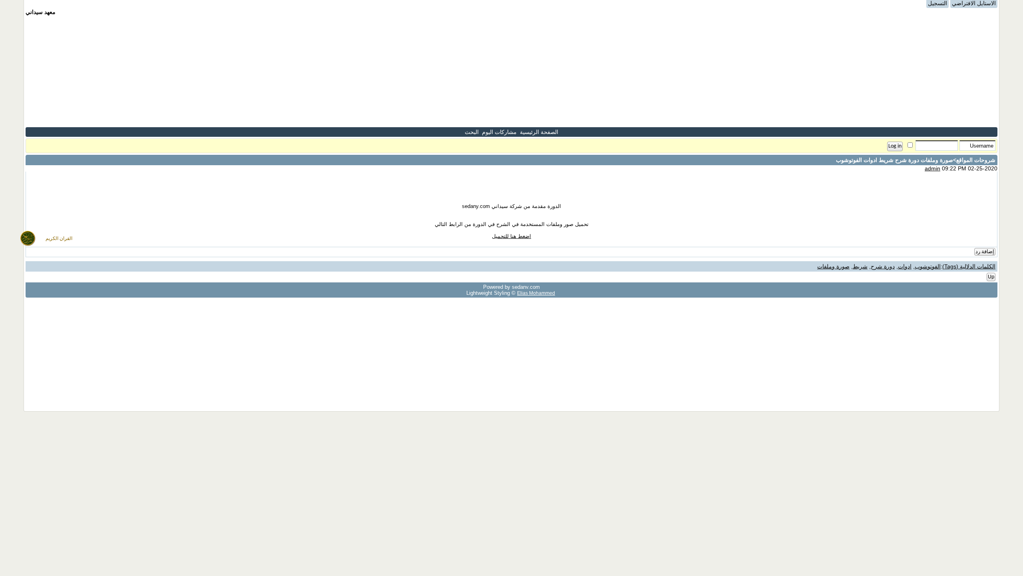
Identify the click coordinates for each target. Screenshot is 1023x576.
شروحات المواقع (975, 160)
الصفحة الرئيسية (539, 132)
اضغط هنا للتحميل (511, 236)
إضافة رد (984, 251)
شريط (860, 266)
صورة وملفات (833, 266)
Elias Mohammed (536, 293)
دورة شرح (883, 266)
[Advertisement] (511, 71)
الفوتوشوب (928, 266)
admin (932, 168)
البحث (472, 132)
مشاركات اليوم (499, 132)
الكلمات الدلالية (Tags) (968, 266)
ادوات (905, 266)
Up (991, 277)
